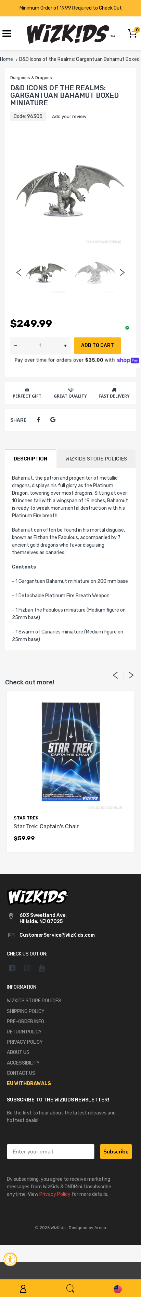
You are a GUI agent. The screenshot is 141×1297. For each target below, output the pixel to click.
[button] (65, 346)
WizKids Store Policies (96, 459)
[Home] (70, 33)
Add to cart (97, 345)
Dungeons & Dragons (31, 77)
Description (30, 459)
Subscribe (116, 1151)
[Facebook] (38, 420)
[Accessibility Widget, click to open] (10, 1259)
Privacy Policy (54, 1194)
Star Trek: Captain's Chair (46, 826)
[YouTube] (42, 967)
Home (6, 59)
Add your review (69, 116)
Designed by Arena (87, 1227)
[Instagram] (27, 967)
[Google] (53, 420)
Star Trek (26, 817)
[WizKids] (37, 896)
